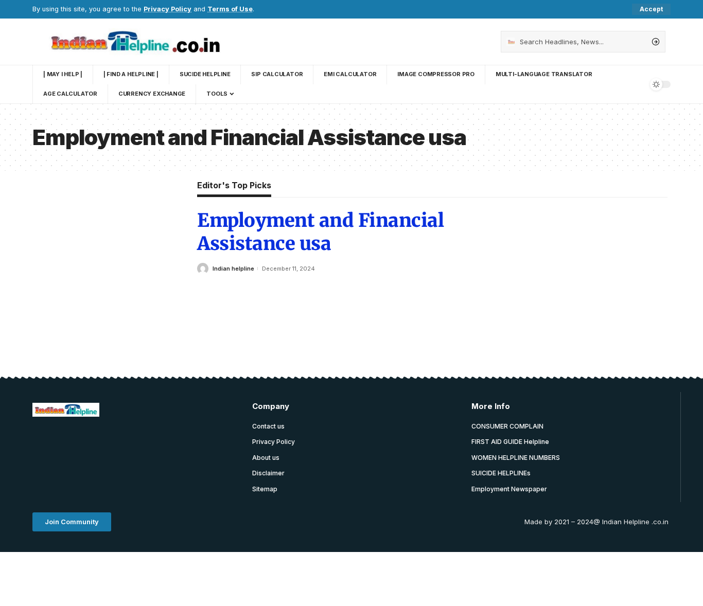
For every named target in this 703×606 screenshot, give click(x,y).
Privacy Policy (167, 9)
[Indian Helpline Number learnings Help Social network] (139, 41)
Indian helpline (233, 268)
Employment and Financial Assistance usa (320, 232)
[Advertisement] (219, 451)
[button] (71, 521)
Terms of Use (230, 9)
